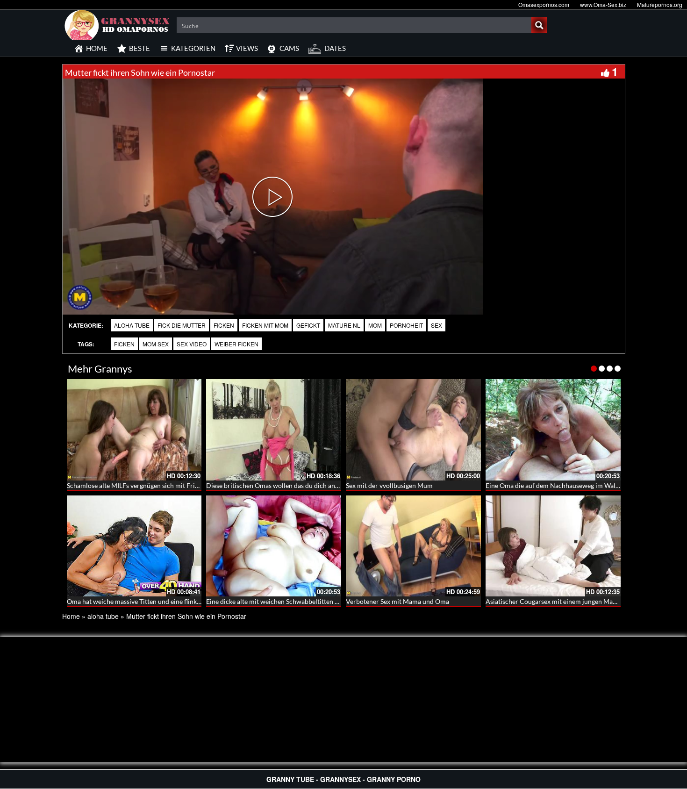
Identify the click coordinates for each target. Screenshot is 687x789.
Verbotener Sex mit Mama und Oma (397, 601)
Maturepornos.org (659, 4)
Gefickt (308, 325)
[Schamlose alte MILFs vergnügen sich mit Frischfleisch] (134, 430)
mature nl (344, 325)
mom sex (156, 344)
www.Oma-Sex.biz (603, 4)
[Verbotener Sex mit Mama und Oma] (413, 546)
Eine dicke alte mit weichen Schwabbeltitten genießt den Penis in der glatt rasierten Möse (335, 601)
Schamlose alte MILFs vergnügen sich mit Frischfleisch (145, 485)
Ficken (224, 325)
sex (436, 325)
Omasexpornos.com (543, 4)
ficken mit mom (265, 325)
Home (71, 616)
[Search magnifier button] (539, 25)
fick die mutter (181, 325)
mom (375, 325)
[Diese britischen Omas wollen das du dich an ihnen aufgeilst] (273, 430)
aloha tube (132, 325)
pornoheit (406, 325)
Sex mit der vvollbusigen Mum (389, 485)
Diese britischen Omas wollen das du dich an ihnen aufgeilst (292, 485)
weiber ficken (236, 344)
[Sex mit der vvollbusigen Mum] (413, 430)
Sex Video (192, 344)
